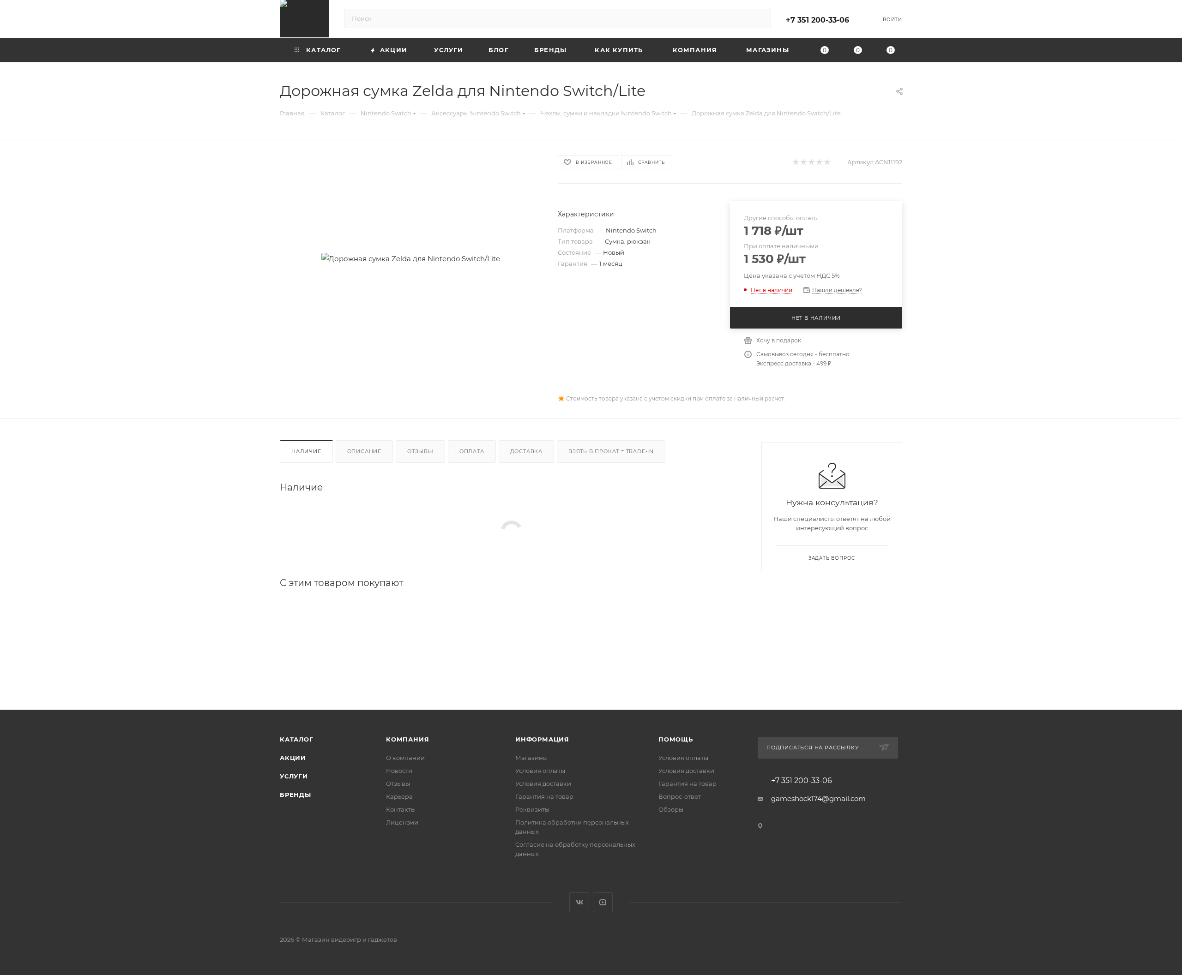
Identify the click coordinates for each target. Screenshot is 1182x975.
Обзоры (670, 809)
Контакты (401, 809)
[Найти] (759, 18)
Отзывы (420, 451)
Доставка (526, 451)
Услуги (294, 776)
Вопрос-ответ (679, 796)
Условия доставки (543, 783)
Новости (399, 770)
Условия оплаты (540, 770)
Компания (407, 739)
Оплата (471, 451)
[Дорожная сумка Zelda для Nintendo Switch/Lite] (410, 258)
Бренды (295, 794)
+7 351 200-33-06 (817, 20)
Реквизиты (532, 809)
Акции (293, 757)
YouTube (603, 902)
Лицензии (402, 822)
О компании (405, 757)
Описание (364, 451)
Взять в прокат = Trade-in (611, 451)
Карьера (399, 796)
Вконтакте (579, 902)
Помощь (675, 739)
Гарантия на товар (544, 796)
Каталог (297, 739)
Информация (542, 739)
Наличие (306, 451)
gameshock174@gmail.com (818, 798)
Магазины (531, 757)
